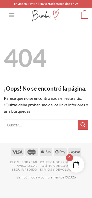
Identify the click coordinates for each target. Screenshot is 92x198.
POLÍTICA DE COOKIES (57, 166)
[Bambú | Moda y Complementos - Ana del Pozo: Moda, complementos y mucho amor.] (46, 15)
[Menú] (12, 15)
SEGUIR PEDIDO (24, 169)
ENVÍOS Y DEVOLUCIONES (60, 169)
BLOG (14, 162)
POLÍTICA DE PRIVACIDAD (60, 162)
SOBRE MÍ (29, 162)
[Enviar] (83, 125)
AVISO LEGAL (27, 166)
